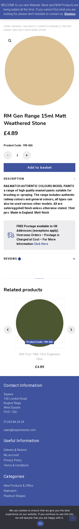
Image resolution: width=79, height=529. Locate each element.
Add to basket (39, 167)
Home (7, 26)
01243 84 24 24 (14, 422)
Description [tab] (14, 178)
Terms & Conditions (16, 465)
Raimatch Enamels (49, 26)
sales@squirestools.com (20, 430)
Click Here (41, 244)
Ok (40, 523)
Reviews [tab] (12, 258)
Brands (16, 26)
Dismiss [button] (70, 14)
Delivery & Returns (15, 450)
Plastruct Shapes (15, 496)
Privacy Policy (13, 460)
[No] (72, 518)
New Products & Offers (18, 485)
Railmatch (30, 26)
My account (11, 455)
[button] (10, 40)
